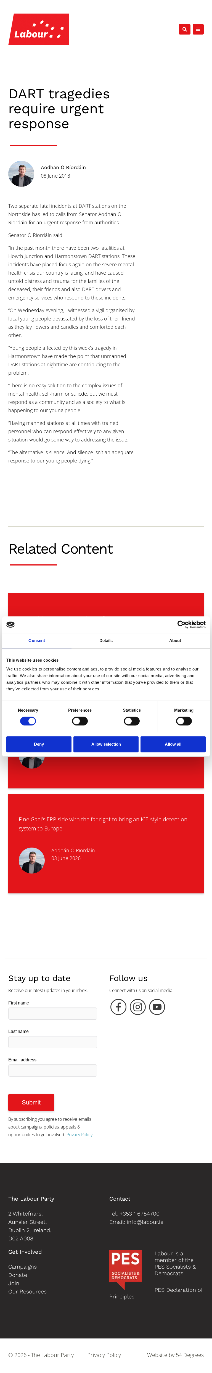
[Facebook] (118, 1008)
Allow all (173, 744)
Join (13, 1283)
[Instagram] (138, 1008)
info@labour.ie (145, 1222)
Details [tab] (106, 640)
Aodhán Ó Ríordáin (63, 167)
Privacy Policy (79, 1135)
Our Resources (27, 1291)
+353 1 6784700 (140, 1213)
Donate (17, 1275)
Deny (39, 744)
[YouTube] (157, 1008)
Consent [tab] (36, 640)
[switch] (80, 721)
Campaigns (22, 1266)
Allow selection (106, 744)
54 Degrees (190, 1355)
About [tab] (175, 640)
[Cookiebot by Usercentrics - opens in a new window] (181, 624)
